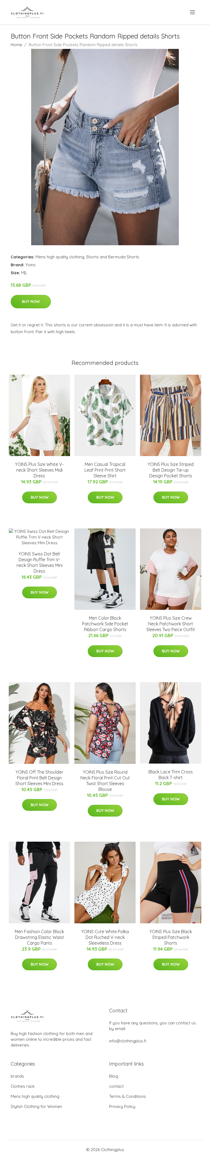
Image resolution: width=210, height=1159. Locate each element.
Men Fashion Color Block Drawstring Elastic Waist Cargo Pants (39, 937)
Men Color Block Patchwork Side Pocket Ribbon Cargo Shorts (105, 623)
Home (16, 44)
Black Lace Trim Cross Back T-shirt (170, 774)
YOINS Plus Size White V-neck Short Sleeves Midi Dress (39, 470)
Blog (113, 1076)
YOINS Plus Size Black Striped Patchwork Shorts (171, 937)
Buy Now (31, 301)
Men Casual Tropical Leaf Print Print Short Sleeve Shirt (105, 470)
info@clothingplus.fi (127, 1040)
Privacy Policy (122, 1106)
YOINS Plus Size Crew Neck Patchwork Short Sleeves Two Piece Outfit (170, 623)
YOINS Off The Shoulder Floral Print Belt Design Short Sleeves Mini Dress (39, 777)
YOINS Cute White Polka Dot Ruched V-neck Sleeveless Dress (105, 937)
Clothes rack (23, 1086)
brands (17, 1076)
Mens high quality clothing (60, 256)
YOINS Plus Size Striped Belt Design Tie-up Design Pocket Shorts (171, 470)
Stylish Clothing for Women (36, 1106)
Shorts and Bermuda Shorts (112, 256)
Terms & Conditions (127, 1096)
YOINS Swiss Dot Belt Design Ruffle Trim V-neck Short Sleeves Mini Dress (39, 562)
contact (116, 1086)
